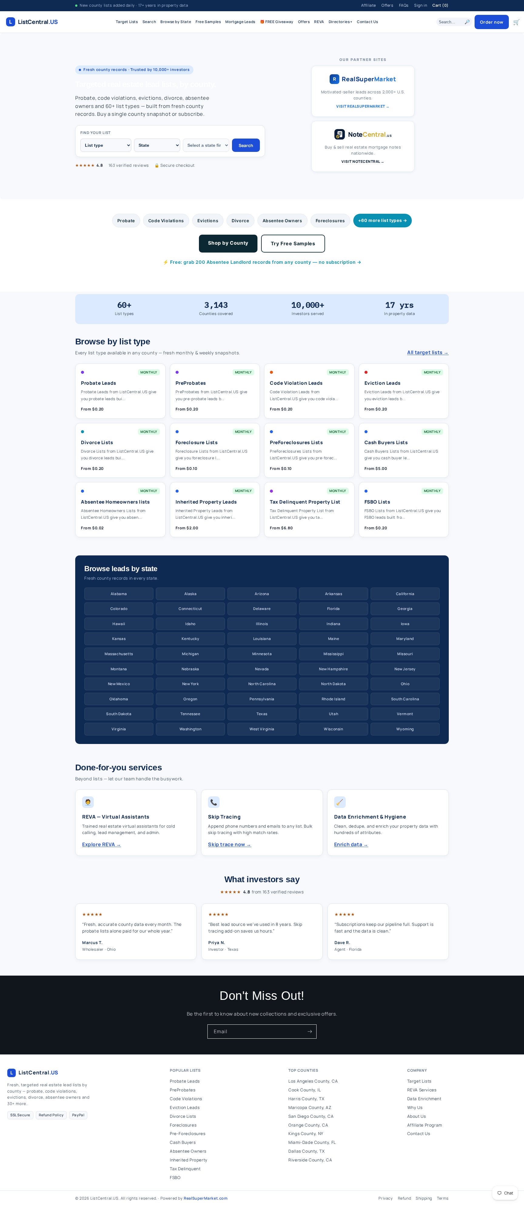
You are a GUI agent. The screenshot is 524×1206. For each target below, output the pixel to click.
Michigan (190, 653)
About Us (416, 1116)
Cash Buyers (183, 1142)
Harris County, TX (306, 1098)
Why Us (415, 1107)
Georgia (405, 608)
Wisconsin (333, 729)
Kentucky (191, 638)
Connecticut (190, 608)
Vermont (405, 713)
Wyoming (405, 729)
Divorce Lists (183, 1116)
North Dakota (333, 683)
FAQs (404, 5)
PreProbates (183, 1090)
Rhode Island (333, 699)
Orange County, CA (308, 1125)
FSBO (175, 1177)
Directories (340, 21)
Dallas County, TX (306, 1151)
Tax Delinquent (185, 1168)
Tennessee (190, 713)
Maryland (405, 638)
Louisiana (262, 638)
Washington (191, 729)
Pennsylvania (262, 699)
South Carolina (405, 699)
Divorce (240, 220)
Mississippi (334, 653)
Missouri (405, 653)
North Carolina (262, 683)
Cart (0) (440, 5)
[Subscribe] (309, 1031)
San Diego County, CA (311, 1116)
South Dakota (118, 713)
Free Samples (208, 21)
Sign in (420, 5)
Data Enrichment (424, 1098)
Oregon (190, 699)
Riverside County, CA (310, 1160)
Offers (387, 5)
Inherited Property (188, 1160)
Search (149, 21)
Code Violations (166, 220)
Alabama (119, 593)
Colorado (119, 608)
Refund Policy (51, 1115)
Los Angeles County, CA (313, 1081)
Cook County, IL (304, 1090)
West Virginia (262, 729)
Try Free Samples (293, 243)
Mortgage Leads (240, 21)
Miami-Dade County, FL (312, 1142)
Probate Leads (185, 1081)
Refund (404, 1198)
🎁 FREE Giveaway (277, 21)
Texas (262, 713)
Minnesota (262, 653)
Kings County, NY (306, 1133)
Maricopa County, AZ (309, 1107)
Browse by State (175, 21)
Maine (333, 638)
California (405, 593)
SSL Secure (20, 1115)
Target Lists (127, 21)
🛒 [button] (516, 21)
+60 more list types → (382, 220)
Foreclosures (330, 220)
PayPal (78, 1115)
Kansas (119, 638)
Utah (333, 713)
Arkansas (333, 593)
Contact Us (367, 21)
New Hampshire (333, 669)
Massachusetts (119, 653)
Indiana (333, 623)
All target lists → (428, 352)
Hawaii (119, 623)
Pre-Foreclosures (188, 1133)
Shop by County (228, 243)
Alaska (190, 593)
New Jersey (405, 669)
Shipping (424, 1198)
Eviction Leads (185, 1107)
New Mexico (119, 683)
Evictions (207, 220)
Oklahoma (118, 699)
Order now (491, 22)
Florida (333, 608)
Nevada (262, 669)
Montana (119, 669)
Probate (126, 220)
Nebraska (190, 669)
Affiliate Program (424, 1125)
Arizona (262, 593)
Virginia (119, 729)
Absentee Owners (282, 220)
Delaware (262, 608)
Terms (443, 1198)
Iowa (405, 623)
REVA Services (422, 1090)
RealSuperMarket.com (205, 1198)
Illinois (262, 623)
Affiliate (368, 5)
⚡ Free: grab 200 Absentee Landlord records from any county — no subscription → (262, 262)
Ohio (405, 683)
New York (190, 683)
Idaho (190, 623)
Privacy (385, 1198)
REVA (319, 21)
